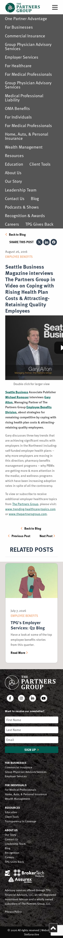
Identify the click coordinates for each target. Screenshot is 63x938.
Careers (12, 224)
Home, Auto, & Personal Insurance (26, 136)
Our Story (13, 181)
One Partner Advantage (26, 18)
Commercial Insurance (25, 36)
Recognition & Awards (25, 215)
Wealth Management (24, 147)
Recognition (12, 853)
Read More (18, 652)
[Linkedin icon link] (32, 698)
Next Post (46, 536)
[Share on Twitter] (39, 242)
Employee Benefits (19, 256)
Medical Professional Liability (24, 98)
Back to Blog (17, 234)
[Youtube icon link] (43, 698)
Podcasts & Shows (22, 207)
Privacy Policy (13, 912)
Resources (14, 155)
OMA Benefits (17, 108)
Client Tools (40, 164)
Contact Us (14, 198)
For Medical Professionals (28, 74)
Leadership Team (20, 190)
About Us (13, 172)
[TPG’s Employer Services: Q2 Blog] (31, 582)
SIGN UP (30, 749)
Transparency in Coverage (20, 821)
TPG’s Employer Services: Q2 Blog (28, 625)
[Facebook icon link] (10, 698)
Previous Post (21, 536)
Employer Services (21, 57)
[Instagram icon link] (21, 698)
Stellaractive (31, 934)
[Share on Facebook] (54, 242)
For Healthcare (18, 65)
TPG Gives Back (39, 224)
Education (14, 164)
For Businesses (19, 27)
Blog (35, 198)
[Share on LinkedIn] (46, 242)
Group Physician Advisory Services (28, 46)
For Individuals (18, 117)
